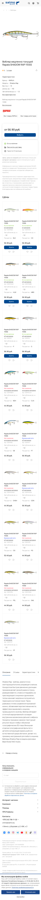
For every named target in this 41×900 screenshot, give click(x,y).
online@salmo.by (8, 823)
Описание (6, 672)
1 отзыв (9, 70)
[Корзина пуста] (38, 3)
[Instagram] (13, 833)
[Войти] (33, 3)
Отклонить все (30, 892)
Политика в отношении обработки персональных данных (21, 794)
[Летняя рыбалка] (3, 10)
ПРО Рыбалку (7, 812)
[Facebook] (9, 833)
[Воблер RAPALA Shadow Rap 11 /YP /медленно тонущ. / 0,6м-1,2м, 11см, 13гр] (20, 35)
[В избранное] (9, 251)
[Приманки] (6, 10)
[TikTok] (31, 833)
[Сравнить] (13, 251)
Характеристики (28, 672)
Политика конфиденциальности (23, 887)
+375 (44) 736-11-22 (9, 820)
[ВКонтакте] (4, 833)
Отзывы (16, 672)
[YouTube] (22, 833)
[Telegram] (18, 833)
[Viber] (35, 833)
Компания (6, 804)
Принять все (10, 892)
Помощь (5, 808)
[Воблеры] (9, 10)
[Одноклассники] (26, 833)
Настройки (20, 897)
